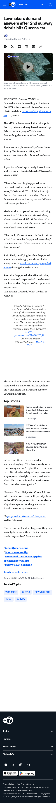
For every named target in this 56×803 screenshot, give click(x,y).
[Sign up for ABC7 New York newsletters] (28, 765)
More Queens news (16, 548)
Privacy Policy (8, 784)
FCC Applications (30, 794)
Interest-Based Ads (24, 790)
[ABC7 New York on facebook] (6, 765)
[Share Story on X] (12, 46)
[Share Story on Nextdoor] (26, 46)
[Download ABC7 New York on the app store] (10, 773)
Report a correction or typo (16, 572)
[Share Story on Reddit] (19, 46)
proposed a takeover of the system (26, 516)
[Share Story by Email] (33, 46)
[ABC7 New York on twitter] (13, 765)
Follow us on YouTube (18, 565)
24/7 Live (23, 4)
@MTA (28, 332)
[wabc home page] (8, 720)
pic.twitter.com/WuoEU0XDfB (29, 335)
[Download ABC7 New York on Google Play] (27, 773)
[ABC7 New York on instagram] (21, 765)
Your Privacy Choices (25, 784)
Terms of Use (8, 790)
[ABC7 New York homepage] (12, 4)
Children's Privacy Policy (13, 787)
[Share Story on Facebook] (5, 46)
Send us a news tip (16, 552)
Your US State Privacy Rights (37, 787)
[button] (4, 4)
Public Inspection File (11, 794)
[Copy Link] (41, 46)
